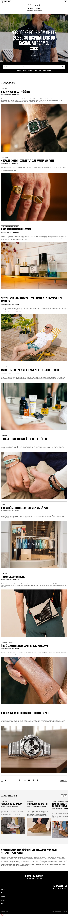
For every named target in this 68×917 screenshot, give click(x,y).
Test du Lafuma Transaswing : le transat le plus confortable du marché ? (31, 300)
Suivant (62, 780)
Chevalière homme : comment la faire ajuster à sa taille (27, 160)
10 (25, 780)
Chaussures (24, 70)
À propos (3, 886)
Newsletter (7, 2)
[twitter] (35, 5)
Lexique (3, 904)
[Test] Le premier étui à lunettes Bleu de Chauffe (24, 645)
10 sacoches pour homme (13, 577)
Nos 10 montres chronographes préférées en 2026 (25, 713)
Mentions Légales (56, 911)
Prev (62, 795)
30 (33, 780)
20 (29, 780)
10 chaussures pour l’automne (37, 804)
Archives (3, 900)
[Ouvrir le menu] (65, 2)
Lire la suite (34, 48)
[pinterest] (32, 5)
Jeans (40, 70)
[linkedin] (39, 5)
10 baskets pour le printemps (11, 804)
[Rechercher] (63, 67)
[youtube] (37, 5)
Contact (3, 889)
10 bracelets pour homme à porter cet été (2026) (24, 439)
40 (37, 780)
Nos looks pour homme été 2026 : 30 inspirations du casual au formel (34, 38)
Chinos (44, 70)
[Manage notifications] (2, 915)
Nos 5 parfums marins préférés (16, 229)
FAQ (2, 893)
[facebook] (28, 5)
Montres (49, 70)
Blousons (36, 70)
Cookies (65, 911)
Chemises (30, 70)
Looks (34, 27)
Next (65, 795)
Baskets (19, 70)
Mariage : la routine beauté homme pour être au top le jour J (30, 370)
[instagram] (30, 5)
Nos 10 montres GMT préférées (15, 92)
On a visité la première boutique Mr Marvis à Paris (24, 508)
